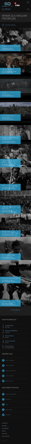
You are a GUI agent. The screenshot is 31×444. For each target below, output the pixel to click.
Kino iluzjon (9, 409)
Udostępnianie (5, 428)
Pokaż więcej (15, 310)
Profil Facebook (10, 360)
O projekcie (5, 423)
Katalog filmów (5, 436)
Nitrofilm (8, 415)
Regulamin (4, 425)
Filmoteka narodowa (11, 394)
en (27, 2)
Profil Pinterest (10, 365)
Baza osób (4, 433)
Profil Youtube (10, 376)
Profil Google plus (11, 370)
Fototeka (8, 399)
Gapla (7, 404)
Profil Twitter (9, 381)
